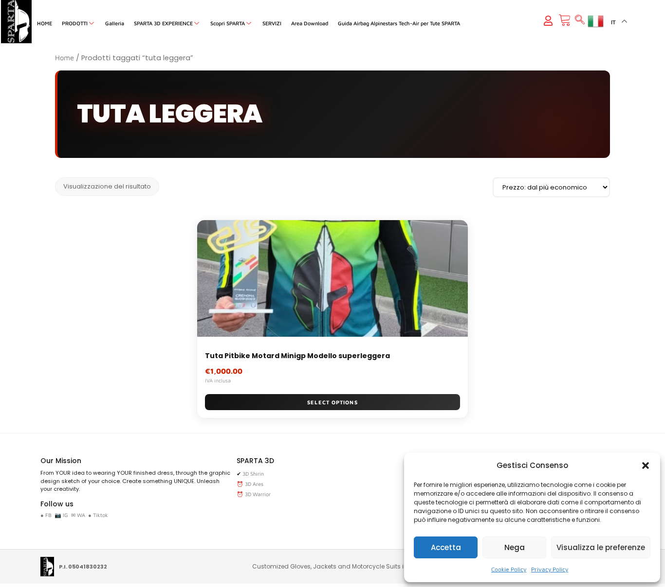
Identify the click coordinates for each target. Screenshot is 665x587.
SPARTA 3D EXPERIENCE (163, 23)
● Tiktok (98, 515)
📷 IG (61, 515)
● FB (46, 515)
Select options (332, 402)
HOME (44, 23)
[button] (645, 465)
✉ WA (78, 515)
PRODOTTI (75, 23)
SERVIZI (271, 23)
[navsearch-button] (580, 20)
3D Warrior (258, 494)
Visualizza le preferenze (600, 547)
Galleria (114, 23)
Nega (514, 547)
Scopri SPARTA (227, 23)
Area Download (309, 23)
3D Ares (254, 484)
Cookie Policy (508, 569)
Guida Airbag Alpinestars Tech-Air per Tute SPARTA (399, 23)
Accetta (446, 547)
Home (64, 57)
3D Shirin (253, 473)
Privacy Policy (549, 569)
